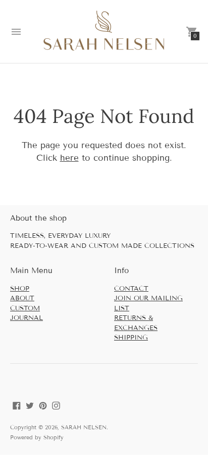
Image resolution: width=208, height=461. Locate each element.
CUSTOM (25, 308)
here (69, 158)
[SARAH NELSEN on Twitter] (30, 405)
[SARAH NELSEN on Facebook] (17, 405)
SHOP (19, 289)
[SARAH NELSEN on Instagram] (56, 405)
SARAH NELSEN (84, 427)
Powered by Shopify (37, 437)
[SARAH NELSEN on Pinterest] (43, 405)
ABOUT (22, 298)
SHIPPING (131, 338)
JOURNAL (26, 318)
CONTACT (131, 289)
